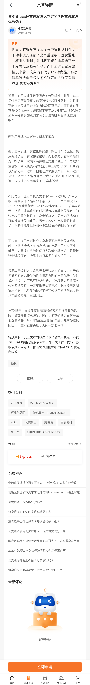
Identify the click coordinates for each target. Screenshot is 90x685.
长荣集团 (30, 422)
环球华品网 (18, 412)
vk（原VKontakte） (42, 403)
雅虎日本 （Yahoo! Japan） (50, 412)
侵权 (14, 363)
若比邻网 (16, 403)
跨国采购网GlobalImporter (43, 432)
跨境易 (48, 422)
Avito (14, 422)
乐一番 (15, 432)
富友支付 (66, 422)
